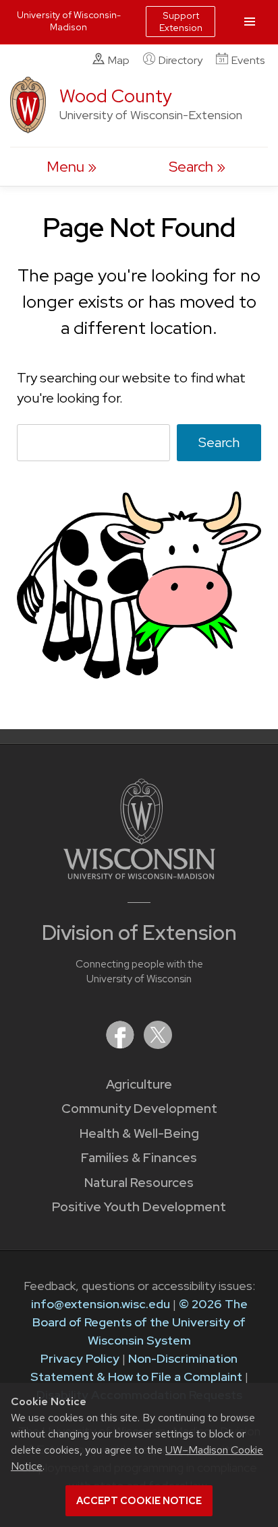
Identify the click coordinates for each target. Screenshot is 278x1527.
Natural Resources (139, 1182)
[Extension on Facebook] (121, 1044)
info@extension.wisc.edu (100, 1304)
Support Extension (180, 21)
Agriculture (139, 1084)
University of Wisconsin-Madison (69, 21)
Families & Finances (139, 1157)
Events (248, 60)
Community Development (139, 1108)
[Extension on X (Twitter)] (158, 1044)
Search (219, 442)
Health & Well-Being (139, 1133)
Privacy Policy (79, 1358)
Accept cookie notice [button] (139, 1500)
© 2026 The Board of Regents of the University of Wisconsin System (140, 1322)
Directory (180, 60)
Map (119, 60)
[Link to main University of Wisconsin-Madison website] (139, 875)
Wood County (115, 96)
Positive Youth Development (139, 1206)
